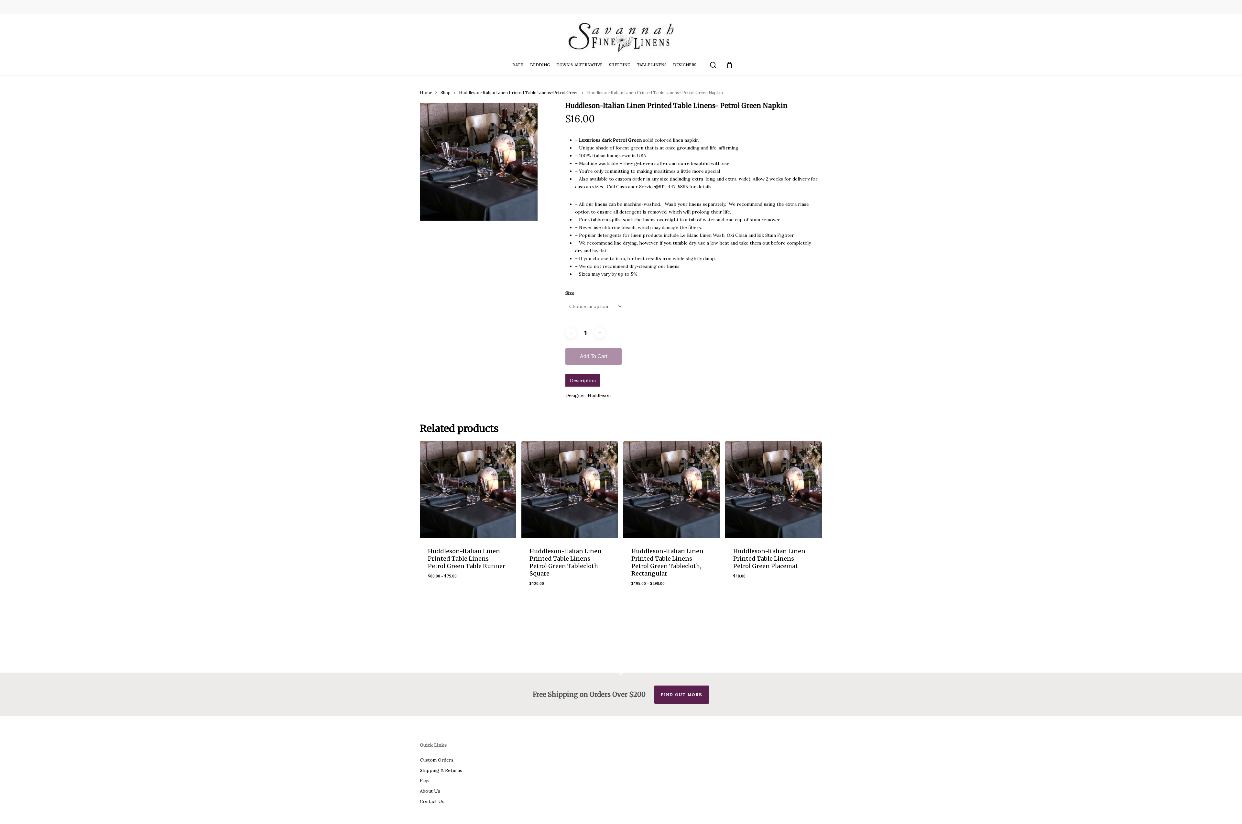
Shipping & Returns (441, 770)
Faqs (425, 781)
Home (426, 92)
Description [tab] (583, 380)
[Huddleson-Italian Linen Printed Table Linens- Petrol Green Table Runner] (468, 489)
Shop (446, 92)
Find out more (682, 694)
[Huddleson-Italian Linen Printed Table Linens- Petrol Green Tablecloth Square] (569, 489)
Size (569, 293)
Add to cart (593, 356)
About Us (430, 791)
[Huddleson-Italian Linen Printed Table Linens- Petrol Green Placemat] (773, 489)
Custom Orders (436, 760)
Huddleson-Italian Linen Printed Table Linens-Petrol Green (519, 92)
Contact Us (432, 801)
